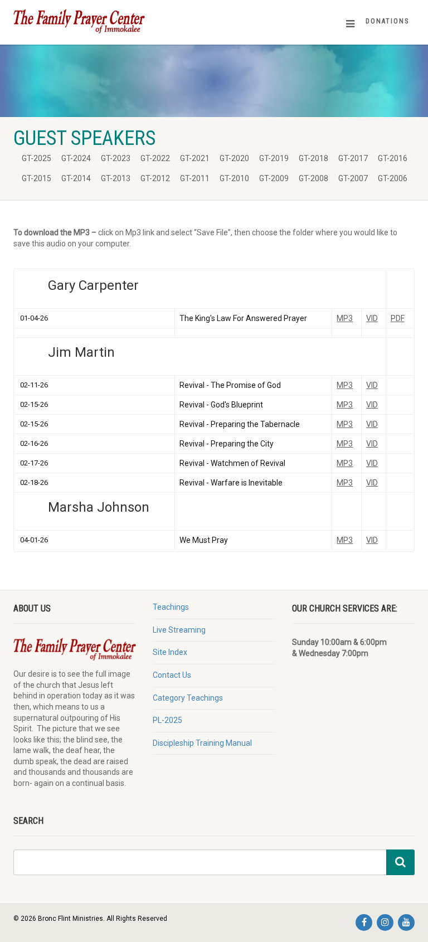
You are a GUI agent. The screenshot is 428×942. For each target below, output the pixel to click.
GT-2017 (353, 158)
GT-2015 (36, 178)
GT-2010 (234, 178)
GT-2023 (115, 158)
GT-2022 (155, 158)
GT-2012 (155, 178)
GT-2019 (274, 158)
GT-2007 (353, 178)
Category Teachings (188, 697)
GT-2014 (76, 178)
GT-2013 (115, 178)
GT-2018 (313, 158)
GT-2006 (392, 178)
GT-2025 (36, 158)
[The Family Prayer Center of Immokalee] (109, 20)
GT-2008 (313, 178)
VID (372, 318)
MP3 (345, 318)
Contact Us (172, 675)
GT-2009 (274, 178)
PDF (398, 318)
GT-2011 (195, 178)
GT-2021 (195, 158)
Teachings (171, 607)
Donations (387, 21)
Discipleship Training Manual (202, 743)
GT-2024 (76, 158)
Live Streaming (179, 629)
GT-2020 (234, 158)
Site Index (170, 652)
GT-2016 (392, 158)
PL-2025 (167, 720)
